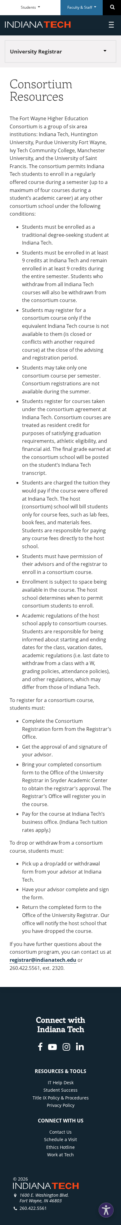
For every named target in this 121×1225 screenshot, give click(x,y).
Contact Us (60, 1132)
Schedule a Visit (60, 1139)
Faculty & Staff (80, 7)
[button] (106, 1210)
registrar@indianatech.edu (43, 960)
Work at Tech (60, 1155)
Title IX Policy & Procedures (61, 1098)
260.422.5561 (33, 1208)
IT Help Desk (61, 1082)
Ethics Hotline (60, 1147)
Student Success (60, 1090)
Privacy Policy (60, 1105)
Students (29, 7)
